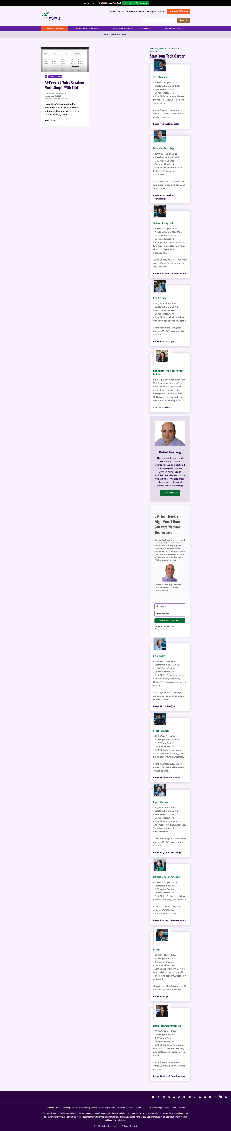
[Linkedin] (184, 1097)
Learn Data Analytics (164, 341)
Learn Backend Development (169, 1076)
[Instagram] (169, 1097)
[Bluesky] (221, 1097)
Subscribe (181, 1107)
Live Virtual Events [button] (121, 28)
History (58, 1107)
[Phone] (195, 1097)
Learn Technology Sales (166, 124)
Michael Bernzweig (55, 93)
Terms (80, 1107)
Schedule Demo (170, 1107)
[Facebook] (153, 1097)
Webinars (111, 1107)
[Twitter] (158, 1097)
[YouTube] (163, 1097)
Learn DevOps (161, 996)
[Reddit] (189, 1097)
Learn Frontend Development (169, 920)
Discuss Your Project (155, 1107)
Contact (74, 1107)
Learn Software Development (169, 273)
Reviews (138, 1107)
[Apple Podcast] (205, 1097)
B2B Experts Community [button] (87, 28)
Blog (144, 1107)
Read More (52, 120)
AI (46, 77)
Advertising (103, 1107)
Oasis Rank (121, 1107)
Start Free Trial (161, 407)
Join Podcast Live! (172, 28)
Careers (144, 28)
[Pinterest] (174, 1097)
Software (130, 1107)
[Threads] (215, 1097)
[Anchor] (226, 1097)
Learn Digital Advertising (167, 852)
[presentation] (65, 59)
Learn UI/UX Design (164, 706)
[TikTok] (179, 1097)
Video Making (55, 77)
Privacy (87, 1107)
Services (94, 1107)
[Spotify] (200, 1097)
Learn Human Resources (166, 777)
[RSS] (210, 1097)
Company (66, 1107)
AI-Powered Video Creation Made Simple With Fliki (64, 84)
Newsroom (50, 1107)
